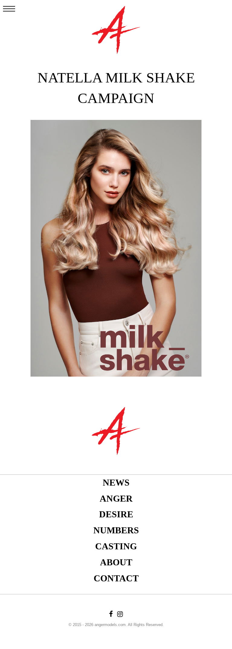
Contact (116, 578)
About (116, 562)
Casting (116, 546)
